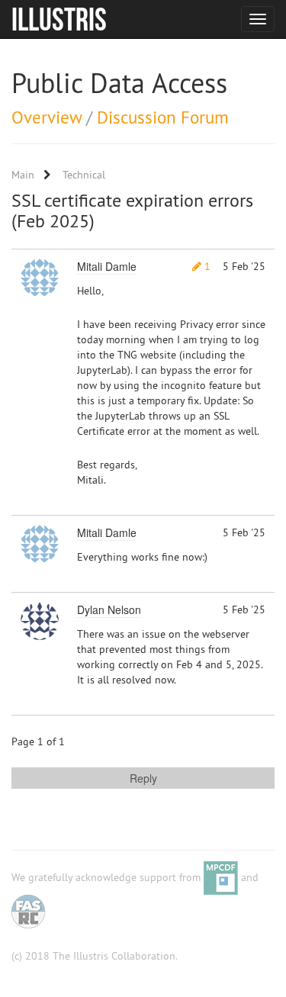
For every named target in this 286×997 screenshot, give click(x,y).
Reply (143, 778)
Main (22, 175)
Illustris (59, 19)
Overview (46, 117)
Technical (84, 175)
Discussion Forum (163, 117)
